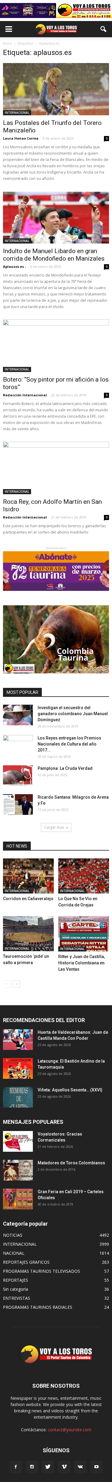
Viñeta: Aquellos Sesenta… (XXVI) (70, 1089)
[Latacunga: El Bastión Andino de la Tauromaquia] (18, 1068)
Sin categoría (15, 1289)
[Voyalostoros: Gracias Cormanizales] (18, 1141)
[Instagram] (32, 1467)
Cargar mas (54, 827)
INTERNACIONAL (17, 112)
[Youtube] (96, 1467)
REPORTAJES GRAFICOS (26, 1262)
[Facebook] (16, 1467)
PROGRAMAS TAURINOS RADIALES (37, 1307)
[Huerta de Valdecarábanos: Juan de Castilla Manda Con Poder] (18, 1039)
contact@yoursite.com (69, 1429)
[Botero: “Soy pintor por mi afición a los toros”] (56, 345)
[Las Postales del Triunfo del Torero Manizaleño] (56, 89)
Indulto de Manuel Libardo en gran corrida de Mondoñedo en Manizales (54, 254)
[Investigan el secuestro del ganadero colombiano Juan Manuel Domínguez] (18, 715)
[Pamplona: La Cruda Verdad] (18, 775)
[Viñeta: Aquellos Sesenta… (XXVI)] (18, 1097)
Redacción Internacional (25, 395)
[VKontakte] (80, 1467)
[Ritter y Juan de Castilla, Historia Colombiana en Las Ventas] (83, 933)
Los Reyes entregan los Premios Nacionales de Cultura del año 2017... (69, 744)
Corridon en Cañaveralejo (28, 898)
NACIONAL (13, 1253)
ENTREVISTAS (16, 1298)
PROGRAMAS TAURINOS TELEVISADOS (41, 1271)
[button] (103, 29)
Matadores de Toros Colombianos (71, 1162)
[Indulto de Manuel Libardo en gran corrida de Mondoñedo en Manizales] (56, 217)
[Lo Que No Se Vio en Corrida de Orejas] (83, 876)
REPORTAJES (15, 1280)
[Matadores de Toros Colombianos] (18, 1170)
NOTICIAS (12, 1235)
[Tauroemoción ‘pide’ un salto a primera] (28, 933)
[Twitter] (48, 1467)
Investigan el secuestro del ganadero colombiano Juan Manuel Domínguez (73, 713)
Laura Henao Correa (21, 138)
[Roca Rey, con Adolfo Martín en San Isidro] (56, 468)
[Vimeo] (64, 1467)
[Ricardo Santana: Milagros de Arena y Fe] (18, 804)
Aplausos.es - (14, 266)
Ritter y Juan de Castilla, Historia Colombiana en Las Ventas (81, 963)
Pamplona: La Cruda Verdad (65, 768)
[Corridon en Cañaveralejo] (28, 876)
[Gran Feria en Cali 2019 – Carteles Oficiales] (18, 1199)
